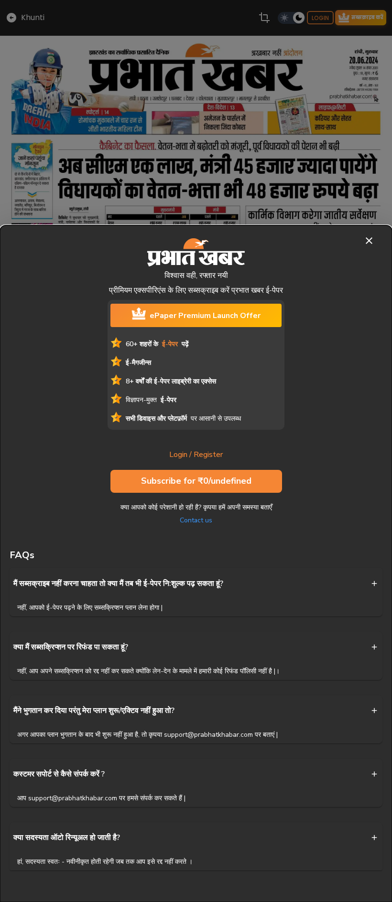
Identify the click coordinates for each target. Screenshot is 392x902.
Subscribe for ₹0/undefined (196, 481)
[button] (196, 583)
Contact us (196, 520)
